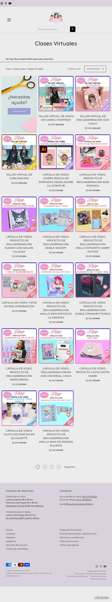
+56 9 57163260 (89, 496)
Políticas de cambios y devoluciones (78, 533)
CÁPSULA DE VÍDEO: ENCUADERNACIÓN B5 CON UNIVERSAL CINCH (56, 372)
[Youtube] (10, 3)
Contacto (10, 533)
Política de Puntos (69, 541)
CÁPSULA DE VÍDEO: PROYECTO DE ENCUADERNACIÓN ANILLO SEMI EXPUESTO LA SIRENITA (56, 310)
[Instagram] (1, 3)
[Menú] (9, 20)
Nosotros (10, 537)
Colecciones (19, 69)
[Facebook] (6, 3)
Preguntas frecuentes (71, 530)
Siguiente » (70, 467)
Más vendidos (93, 69)
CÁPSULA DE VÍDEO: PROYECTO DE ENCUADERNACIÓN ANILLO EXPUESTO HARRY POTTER (93, 244)
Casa (8, 69)
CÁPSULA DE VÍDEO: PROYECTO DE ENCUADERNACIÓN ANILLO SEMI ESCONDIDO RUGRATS (56, 438)
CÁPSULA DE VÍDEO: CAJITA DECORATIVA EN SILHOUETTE (19, 434)
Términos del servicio (16, 545)
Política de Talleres (69, 545)
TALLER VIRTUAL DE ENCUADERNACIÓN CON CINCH (93, 120)
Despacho (11, 541)
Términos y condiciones (72, 537)
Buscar (9, 530)
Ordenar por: (74, 68)
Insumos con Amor (21, 570)
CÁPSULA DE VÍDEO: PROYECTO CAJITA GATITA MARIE (93, 372)
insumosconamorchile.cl (80, 504)
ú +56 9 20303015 (82, 499)
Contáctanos (19, 111)
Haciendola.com (13, 576)
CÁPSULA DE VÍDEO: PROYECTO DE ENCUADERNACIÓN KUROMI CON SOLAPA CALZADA (19, 244)
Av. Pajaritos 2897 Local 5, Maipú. (23, 518)
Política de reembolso (17, 549)
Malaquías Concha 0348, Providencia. (25, 505)
